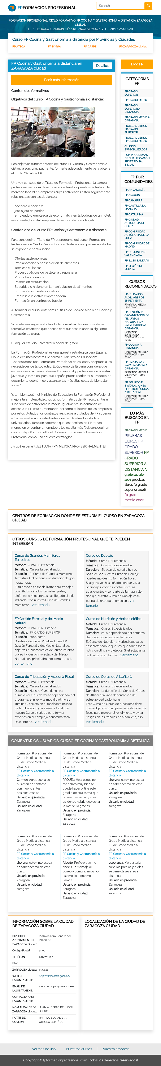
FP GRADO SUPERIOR (131, 93)
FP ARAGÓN (132, 194)
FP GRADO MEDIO (136, 99)
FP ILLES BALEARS (137, 260)
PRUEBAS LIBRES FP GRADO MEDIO (136, 139)
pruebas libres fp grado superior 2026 (136, 485)
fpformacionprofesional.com (65, 1060)
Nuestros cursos (79, 1049)
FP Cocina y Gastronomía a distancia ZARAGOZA (68, 29)
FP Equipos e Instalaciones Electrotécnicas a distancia (137, 387)
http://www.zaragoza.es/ (55, 975)
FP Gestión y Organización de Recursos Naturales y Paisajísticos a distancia (137, 320)
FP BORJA (54, 46)
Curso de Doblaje (99, 556)
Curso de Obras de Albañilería (109, 677)
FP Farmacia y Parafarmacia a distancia (136, 365)
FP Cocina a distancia (133, 346)
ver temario (41, 605)
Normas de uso (44, 1049)
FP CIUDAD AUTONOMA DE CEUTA (135, 223)
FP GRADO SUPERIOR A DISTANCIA (132, 108)
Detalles (102, 66)
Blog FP (137, 64)
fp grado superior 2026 (136, 474)
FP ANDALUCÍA (134, 189)
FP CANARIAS (133, 200)
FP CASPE (90, 46)
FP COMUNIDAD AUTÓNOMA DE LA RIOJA (137, 235)
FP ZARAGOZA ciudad (133, 46)
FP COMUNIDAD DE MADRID (137, 245)
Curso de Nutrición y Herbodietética (114, 619)
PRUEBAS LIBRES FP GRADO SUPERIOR (136, 129)
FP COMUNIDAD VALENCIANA (135, 253)
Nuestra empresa (116, 1049)
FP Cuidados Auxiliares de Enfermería (134, 297)
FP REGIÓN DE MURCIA (134, 267)
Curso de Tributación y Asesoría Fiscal (44, 677)
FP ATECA (18, 46)
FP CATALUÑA (134, 214)
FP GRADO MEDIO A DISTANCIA (137, 119)
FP (29, 29)
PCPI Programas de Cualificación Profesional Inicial (137, 159)
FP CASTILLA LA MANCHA (135, 207)
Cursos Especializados (136, 148)
